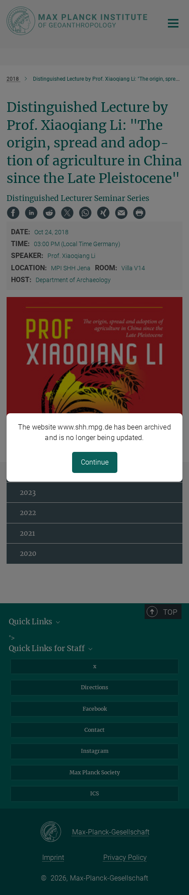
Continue (95, 462)
